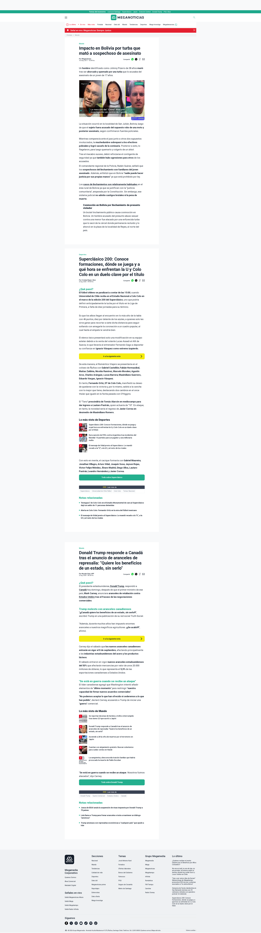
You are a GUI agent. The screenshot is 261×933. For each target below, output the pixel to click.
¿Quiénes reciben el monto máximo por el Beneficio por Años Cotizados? (184, 862)
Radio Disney (150, 892)
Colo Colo (117, 491)
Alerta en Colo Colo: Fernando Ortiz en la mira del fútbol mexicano (109, 510)
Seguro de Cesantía (125, 885)
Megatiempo (149, 873)
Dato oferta (96, 896)
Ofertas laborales (124, 869)
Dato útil (117, 25)
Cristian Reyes (87, 280)
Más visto (91, 25)
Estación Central (145, 12)
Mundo (124, 25)
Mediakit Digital (70, 885)
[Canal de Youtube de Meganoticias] (81, 924)
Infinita (147, 877)
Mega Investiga (154, 25)
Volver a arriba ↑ (191, 930)
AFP (92, 574)
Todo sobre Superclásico (111, 477)
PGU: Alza (167, 12)
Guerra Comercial (99, 796)
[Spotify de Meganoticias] (90, 924)
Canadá (83, 589)
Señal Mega (69, 901)
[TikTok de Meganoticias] (86, 924)
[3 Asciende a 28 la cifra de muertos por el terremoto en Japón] (112, 743)
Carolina (148, 888)
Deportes (143, 25)
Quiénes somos (146, 930)
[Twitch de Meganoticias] (95, 924)
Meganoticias (150, 869)
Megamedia (149, 861)
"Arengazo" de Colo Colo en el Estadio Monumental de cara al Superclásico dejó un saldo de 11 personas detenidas (112, 504)
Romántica (149, 881)
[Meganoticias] (129, 17)
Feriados (121, 865)
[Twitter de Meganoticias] (71, 924)
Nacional (108, 25)
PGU (120, 881)
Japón (135, 12)
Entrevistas (96, 892)
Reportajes (95, 888)
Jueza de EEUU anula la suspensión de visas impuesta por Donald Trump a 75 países (112, 809)
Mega (147, 865)
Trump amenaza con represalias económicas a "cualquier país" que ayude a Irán (112, 824)
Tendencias (134, 25)
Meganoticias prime (99, 885)
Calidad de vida (97, 873)
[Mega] (66, 930)
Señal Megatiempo (71, 905)
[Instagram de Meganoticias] (76, 924)
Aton (94, 280)
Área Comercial (70, 881)
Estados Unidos (87, 597)
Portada (100, 25)
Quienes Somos (70, 877)
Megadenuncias (168, 25)
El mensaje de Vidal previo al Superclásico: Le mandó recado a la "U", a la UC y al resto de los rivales (111, 516)
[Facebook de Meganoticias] (66, 924)
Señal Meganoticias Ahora (74, 897)
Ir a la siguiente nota (111, 356)
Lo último (72, 25)
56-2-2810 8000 (135, 930)
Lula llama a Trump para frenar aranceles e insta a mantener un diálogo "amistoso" (111, 816)
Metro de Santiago (125, 888)
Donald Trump (157, 12)
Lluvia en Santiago (114, 12)
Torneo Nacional (129, 491)
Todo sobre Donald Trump (112, 782)
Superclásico (126, 12)
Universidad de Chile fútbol (101, 491)
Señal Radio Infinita (72, 909)
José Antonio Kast (125, 861)
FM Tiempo (149, 885)
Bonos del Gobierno (125, 873)
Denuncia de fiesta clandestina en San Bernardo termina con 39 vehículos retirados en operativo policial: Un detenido (184, 891)
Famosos (121, 877)
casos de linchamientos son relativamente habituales (110, 184)
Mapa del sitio (156, 930)
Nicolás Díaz (86, 574)
